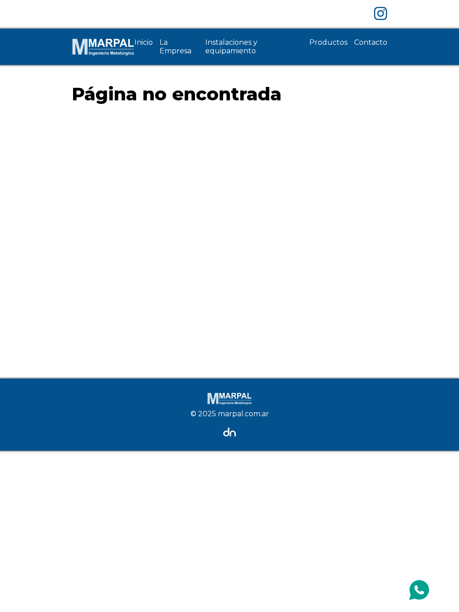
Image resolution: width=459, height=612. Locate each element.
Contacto (370, 42)
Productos (328, 42)
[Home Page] (103, 47)
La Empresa (175, 46)
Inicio (143, 42)
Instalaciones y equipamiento (231, 46)
